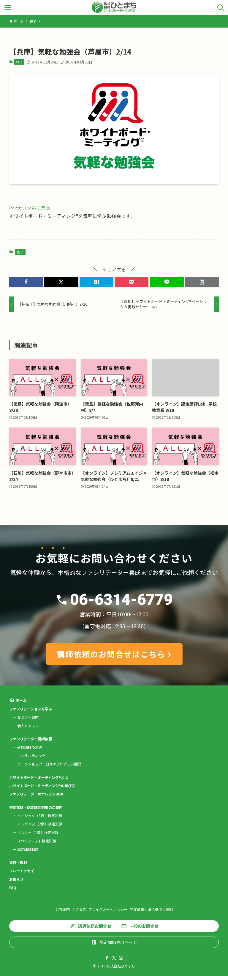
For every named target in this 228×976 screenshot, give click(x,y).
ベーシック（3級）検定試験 (39, 815)
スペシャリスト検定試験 (36, 840)
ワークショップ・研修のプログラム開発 (49, 763)
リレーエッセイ (21, 870)
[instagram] (121, 958)
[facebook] (107, 958)
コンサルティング (31, 755)
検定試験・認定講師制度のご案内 (36, 807)
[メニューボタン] (7, 7)
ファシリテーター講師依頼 (30, 738)
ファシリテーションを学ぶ (30, 708)
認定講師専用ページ (118, 942)
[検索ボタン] (220, 7)
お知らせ (16, 879)
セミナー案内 (28, 717)
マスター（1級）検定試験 (37, 832)
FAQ (12, 887)
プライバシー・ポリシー (108, 909)
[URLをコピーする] (202, 282)
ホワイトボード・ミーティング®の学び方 (42, 785)
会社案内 (63, 909)
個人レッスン (28, 725)
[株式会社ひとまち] (114, 7)
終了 (19, 61)
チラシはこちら (33, 207)
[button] (26, 282)
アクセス (79, 909)
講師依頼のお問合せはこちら (111, 653)
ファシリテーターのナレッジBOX (36, 793)
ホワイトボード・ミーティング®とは (38, 777)
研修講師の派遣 (29, 746)
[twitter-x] (114, 958)
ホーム (21, 700)
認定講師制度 (28, 849)
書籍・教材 (18, 862)
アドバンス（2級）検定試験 (39, 823)
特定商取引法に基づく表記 (151, 909)
